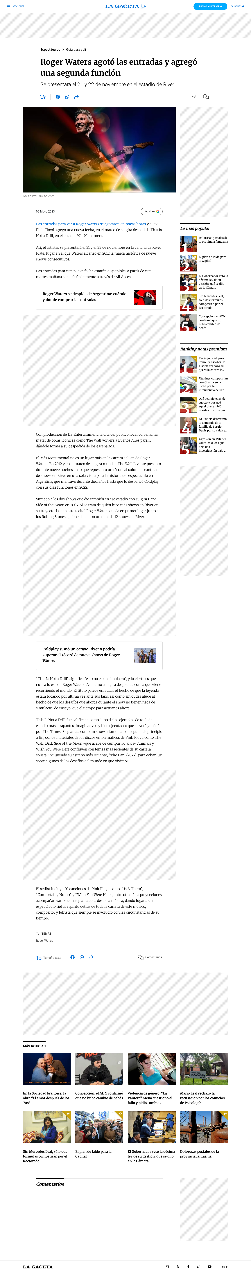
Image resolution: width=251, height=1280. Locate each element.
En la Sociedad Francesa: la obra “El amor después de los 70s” (46, 1098)
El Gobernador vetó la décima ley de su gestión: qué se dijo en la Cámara (151, 1156)
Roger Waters (44, 940)
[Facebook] (188, 1267)
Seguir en (149, 211)
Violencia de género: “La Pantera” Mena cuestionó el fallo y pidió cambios (150, 1098)
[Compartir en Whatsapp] (67, 97)
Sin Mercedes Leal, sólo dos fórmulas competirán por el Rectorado (45, 1156)
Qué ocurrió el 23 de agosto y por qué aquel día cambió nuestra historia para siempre (213, 406)
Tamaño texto (52, 957)
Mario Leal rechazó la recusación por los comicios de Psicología (202, 1098)
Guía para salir (76, 49)
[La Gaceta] (125, 6)
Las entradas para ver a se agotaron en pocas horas (91, 224)
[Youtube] (209, 1267)
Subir (225, 1267)
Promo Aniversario (210, 6)
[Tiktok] (198, 1267)
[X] (178, 1267)
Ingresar (239, 6)
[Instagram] (167, 1267)
